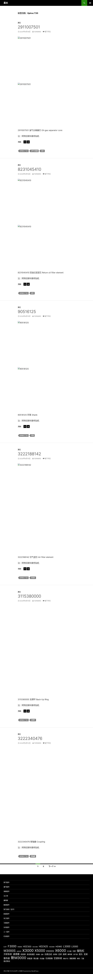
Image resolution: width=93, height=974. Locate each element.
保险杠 (80, 950)
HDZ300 (27, 946)
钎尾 (32, 435)
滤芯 (42, 151)
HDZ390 (35, 947)
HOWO (59, 946)
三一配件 (6, 932)
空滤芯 (33, 578)
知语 (20, 971)
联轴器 (33, 856)
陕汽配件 (6, 882)
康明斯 (6, 900)
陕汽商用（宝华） (9, 909)
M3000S (10, 950)
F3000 (12, 946)
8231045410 (29, 169)
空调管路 (49, 958)
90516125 (27, 311)
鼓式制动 (7, 961)
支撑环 (33, 720)
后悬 (42, 954)
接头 (81, 954)
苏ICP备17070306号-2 (11, 971)
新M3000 (18, 958)
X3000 (28, 950)
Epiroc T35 (24, 151)
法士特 (6, 896)
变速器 (38, 954)
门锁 (82, 958)
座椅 (64, 954)
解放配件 (6, 905)
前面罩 (23, 954)
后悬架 (55, 954)
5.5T (5, 947)
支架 (86, 954)
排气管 (75, 954)
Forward (37, 32)
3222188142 (29, 453)
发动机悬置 (31, 954)
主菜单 (90, 3)
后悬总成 (48, 954)
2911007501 (29, 27)
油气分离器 (34, 151)
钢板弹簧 (73, 958)
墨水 (6, 3)
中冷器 (69, 951)
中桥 (74, 951)
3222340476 (30, 738)
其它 (19, 23)
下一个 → (52, 866)
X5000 (40, 950)
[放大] (72, 40)
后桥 (60, 954)
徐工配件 (6, 918)
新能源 (29, 958)
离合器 (36, 958)
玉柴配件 (6, 923)
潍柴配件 (6, 891)
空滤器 (42, 958)
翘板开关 (65, 958)
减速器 (16, 954)
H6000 (19, 947)
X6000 (60, 950)
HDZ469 (51, 947)
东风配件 (6, 927)
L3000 (66, 946)
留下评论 (48, 32)
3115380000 (29, 596)
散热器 (7, 958)
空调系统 (58, 958)
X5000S (50, 951)
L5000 (74, 946)
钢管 (78, 958)
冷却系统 (8, 954)
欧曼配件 (6, 914)
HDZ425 (43, 946)
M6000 (19, 951)
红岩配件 (6, 936)
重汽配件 (6, 887)
